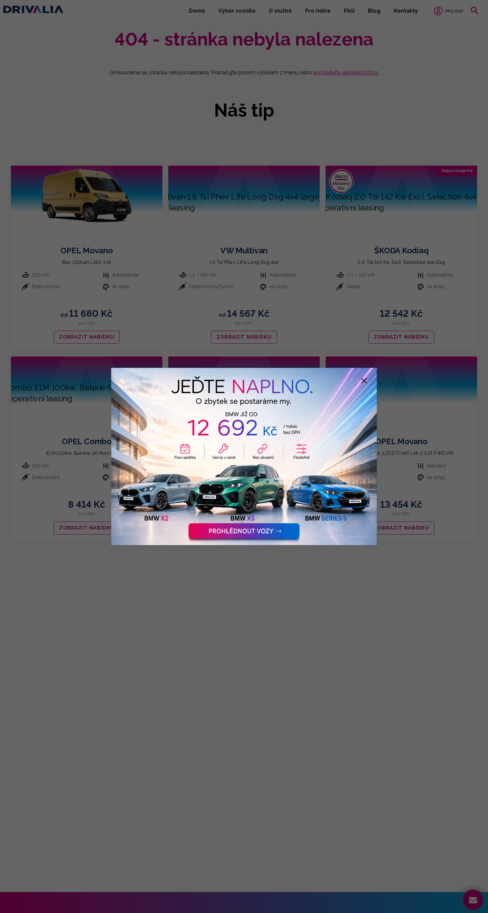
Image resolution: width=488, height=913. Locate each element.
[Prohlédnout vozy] (244, 456)
